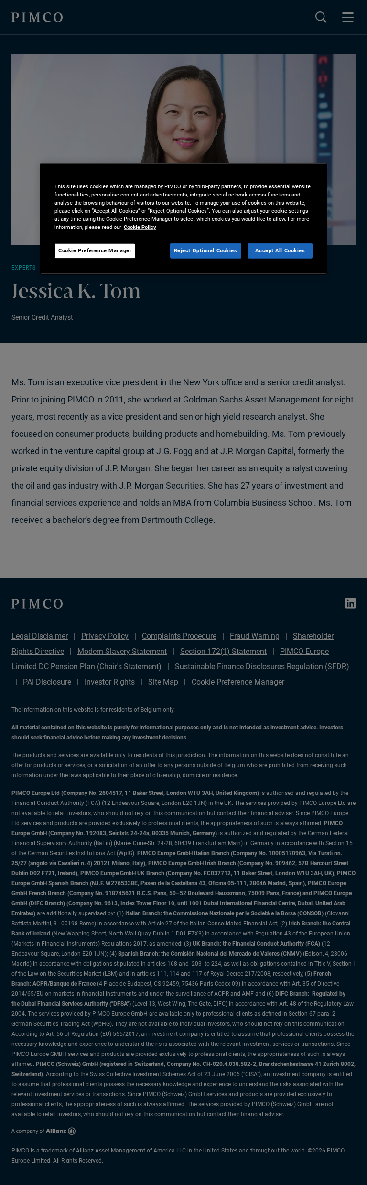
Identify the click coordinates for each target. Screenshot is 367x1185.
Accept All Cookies (280, 250)
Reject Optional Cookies (205, 250)
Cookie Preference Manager (94, 250)
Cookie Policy (140, 227)
